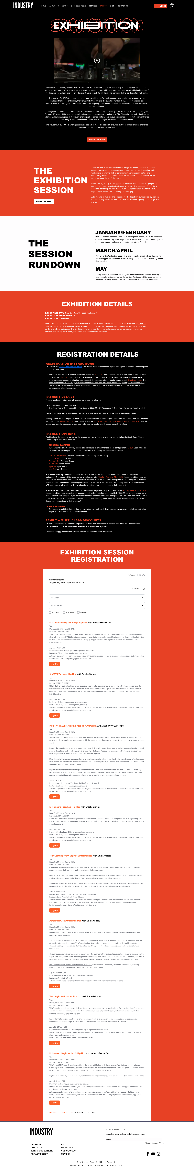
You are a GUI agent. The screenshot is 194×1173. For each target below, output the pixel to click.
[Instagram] (158, 1153)
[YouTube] (153, 1153)
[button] (172, 5)
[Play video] (97, 60)
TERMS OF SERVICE (96, 1165)
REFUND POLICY (114, 1165)
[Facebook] (147, 1153)
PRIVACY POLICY (77, 1165)
